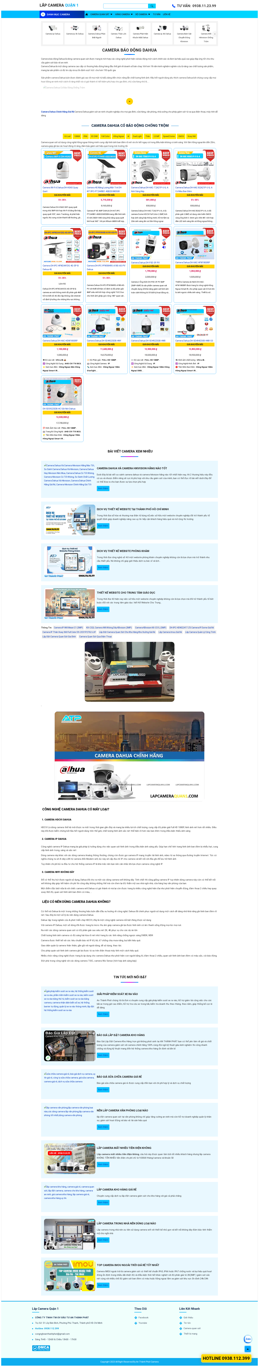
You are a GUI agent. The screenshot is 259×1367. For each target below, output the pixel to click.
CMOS (181, 136)
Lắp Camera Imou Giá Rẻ (170, 632)
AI (128, 136)
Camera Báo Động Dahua (129, 50)
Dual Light (137, 136)
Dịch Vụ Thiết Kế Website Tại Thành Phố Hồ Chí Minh (133, 509)
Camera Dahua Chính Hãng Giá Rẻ (57, 112)
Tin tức (187, 1323)
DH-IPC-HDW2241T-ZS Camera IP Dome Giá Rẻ (192, 627)
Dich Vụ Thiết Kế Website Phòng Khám (123, 551)
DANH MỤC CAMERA (58, 14)
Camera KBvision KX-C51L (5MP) (150, 627)
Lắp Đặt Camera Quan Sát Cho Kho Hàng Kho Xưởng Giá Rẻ (127, 632)
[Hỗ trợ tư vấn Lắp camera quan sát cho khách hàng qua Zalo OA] (248, 1339)
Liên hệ (166, 14)
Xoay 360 (192, 136)
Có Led (67, 136)
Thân (147, 136)
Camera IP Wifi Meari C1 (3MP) (68, 627)
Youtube (143, 1323)
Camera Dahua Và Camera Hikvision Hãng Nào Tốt (132, 468)
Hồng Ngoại (118, 136)
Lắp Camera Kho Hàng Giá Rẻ (117, 1189)
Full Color (105, 136)
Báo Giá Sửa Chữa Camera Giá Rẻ (119, 1076)
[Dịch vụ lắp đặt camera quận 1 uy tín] (86, 14)
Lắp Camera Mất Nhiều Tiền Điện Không (124, 1147)
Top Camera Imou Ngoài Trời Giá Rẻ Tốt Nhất (128, 1265)
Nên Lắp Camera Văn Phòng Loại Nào (122, 1110)
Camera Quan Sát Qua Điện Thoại (95, 636)
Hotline (226, 1358)
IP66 (85, 136)
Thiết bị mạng (190, 1333)
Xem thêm (103, 488)
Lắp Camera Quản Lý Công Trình (200, 632)
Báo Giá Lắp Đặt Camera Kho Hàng (121, 1035)
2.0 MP (156, 136)
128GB (77, 136)
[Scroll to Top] (248, 1349)
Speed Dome (169, 136)
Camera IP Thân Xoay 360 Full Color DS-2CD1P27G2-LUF (69, 632)
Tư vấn (156, 14)
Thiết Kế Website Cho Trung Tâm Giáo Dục (126, 592)
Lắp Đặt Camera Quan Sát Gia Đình (59, 636)
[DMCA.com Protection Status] (41, 1348)
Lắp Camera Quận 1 (45, 1309)
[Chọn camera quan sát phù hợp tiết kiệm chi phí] (215, 34)
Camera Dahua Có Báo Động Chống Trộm (130, 125)
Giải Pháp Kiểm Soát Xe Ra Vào (117, 994)
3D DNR (94, 136)
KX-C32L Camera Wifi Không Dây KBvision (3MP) (109, 627)
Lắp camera (59, 5)
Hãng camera (122, 14)
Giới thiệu (188, 1317)
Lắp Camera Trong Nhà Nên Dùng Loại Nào (126, 1223)
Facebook (143, 1317)
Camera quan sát (99, 14)
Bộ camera (141, 14)
